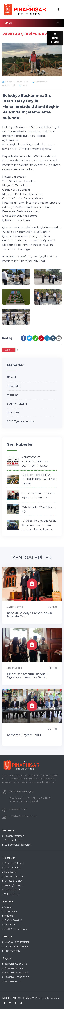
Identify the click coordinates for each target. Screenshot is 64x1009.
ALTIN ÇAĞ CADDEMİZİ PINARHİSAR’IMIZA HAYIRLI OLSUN (39, 479)
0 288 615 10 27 (18, 809)
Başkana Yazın (12, 981)
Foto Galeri (14, 386)
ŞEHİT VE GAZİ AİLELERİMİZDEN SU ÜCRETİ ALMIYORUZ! (35, 461)
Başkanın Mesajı (13, 968)
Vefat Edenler (12, 894)
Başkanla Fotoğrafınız (16, 976)
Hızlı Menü (55, 40)
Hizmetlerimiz (12, 950)
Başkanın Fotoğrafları (16, 972)
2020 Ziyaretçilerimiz (20, 421)
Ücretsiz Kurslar (13, 880)
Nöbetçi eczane (13, 885)
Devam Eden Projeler (16, 941)
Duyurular (13, 412)
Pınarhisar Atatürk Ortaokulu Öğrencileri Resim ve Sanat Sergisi (28, 677)
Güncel (11, 377)
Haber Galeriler (15, 667)
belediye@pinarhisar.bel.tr (23, 816)
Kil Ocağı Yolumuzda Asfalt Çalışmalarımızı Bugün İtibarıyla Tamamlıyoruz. (39, 525)
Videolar (12, 394)
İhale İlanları (10, 871)
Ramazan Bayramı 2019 (24, 735)
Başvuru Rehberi (13, 863)
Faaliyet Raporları (14, 876)
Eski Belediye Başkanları (18, 844)
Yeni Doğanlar (12, 889)
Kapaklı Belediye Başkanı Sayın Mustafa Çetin (29, 614)
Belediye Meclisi (13, 840)
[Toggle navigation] (58, 9)
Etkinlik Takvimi (17, 403)
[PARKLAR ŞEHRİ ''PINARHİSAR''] (16, 277)
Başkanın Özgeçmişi (15, 963)
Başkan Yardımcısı (14, 835)
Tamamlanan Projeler (16, 946)
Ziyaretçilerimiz (15, 606)
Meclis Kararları (12, 867)
